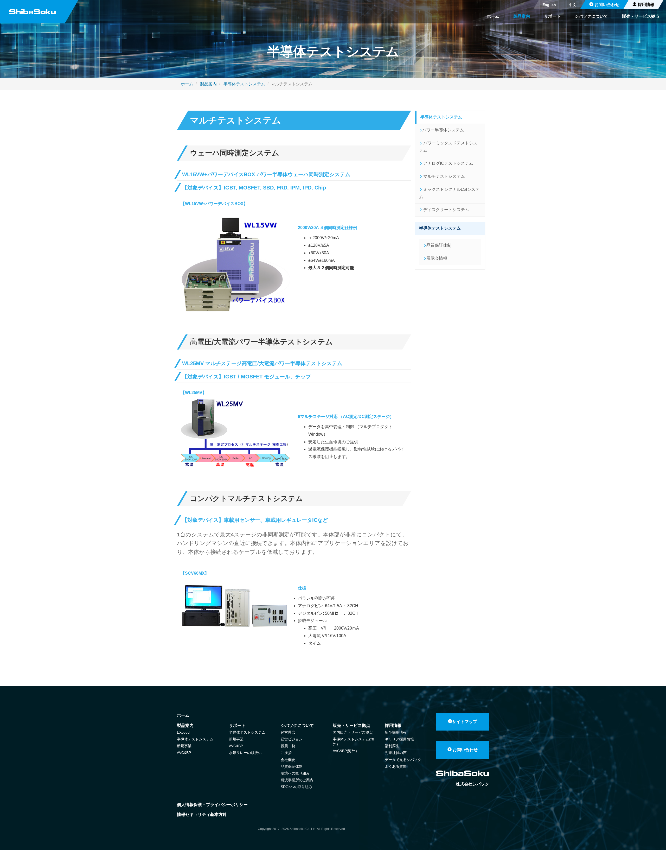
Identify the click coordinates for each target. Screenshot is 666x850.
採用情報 (645, 4)
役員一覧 (288, 746)
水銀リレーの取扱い (245, 753)
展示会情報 (436, 258)
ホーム (493, 16)
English (549, 5)
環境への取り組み (295, 773)
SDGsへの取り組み (296, 787)
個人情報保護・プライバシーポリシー (212, 804)
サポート (552, 16)
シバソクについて (591, 16)
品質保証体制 (438, 245)
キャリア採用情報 (399, 739)
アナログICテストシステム (447, 163)
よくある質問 (396, 766)
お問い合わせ (606, 4)
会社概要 (288, 760)
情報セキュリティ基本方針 (202, 814)
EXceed (183, 732)
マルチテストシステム (443, 176)
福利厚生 (392, 746)
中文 (572, 5)
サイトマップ (464, 721)
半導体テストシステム (243, 84)
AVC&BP (184, 753)
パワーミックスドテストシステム (448, 147)
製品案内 (521, 16)
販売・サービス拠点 (640, 16)
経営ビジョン (292, 739)
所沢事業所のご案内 (297, 780)
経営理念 (288, 732)
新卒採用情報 (396, 732)
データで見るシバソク (403, 760)
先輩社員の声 (396, 753)
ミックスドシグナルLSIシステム (449, 193)
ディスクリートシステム (445, 209)
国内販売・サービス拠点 (353, 732)
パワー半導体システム (443, 130)
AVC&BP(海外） (346, 751)
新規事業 (184, 746)
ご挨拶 (286, 753)
